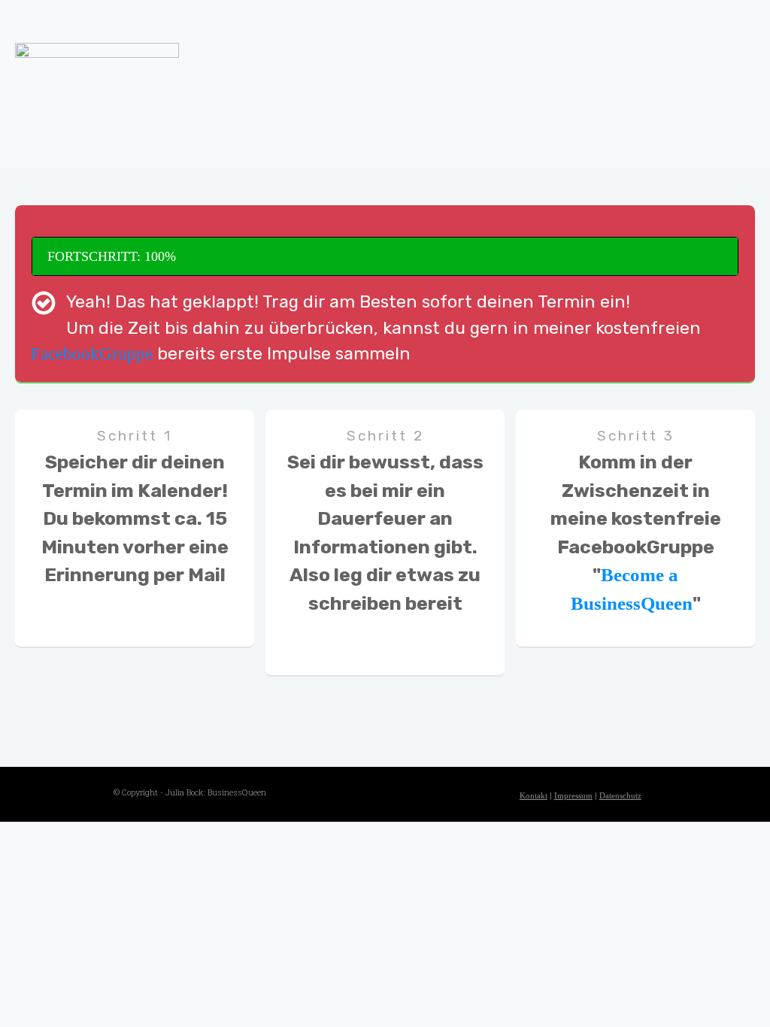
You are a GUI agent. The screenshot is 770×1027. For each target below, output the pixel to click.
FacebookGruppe (92, 353)
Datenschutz (620, 795)
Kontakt (533, 795)
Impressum (573, 795)
